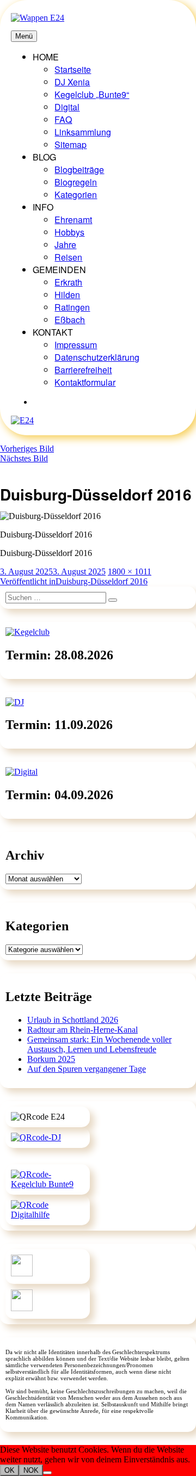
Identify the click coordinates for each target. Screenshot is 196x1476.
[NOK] (47, 1472)
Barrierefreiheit (83, 369)
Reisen (68, 257)
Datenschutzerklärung (96, 357)
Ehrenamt (73, 219)
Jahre (65, 244)
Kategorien (75, 194)
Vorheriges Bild (27, 448)
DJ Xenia (72, 82)
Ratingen (72, 307)
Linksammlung (82, 132)
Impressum (75, 344)
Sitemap (70, 144)
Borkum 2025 (51, 1059)
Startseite (72, 69)
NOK (31, 1470)
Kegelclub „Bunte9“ (91, 94)
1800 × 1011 (129, 571)
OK (9, 1470)
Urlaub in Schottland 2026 (72, 1019)
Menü (24, 36)
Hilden (67, 294)
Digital (66, 107)
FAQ (63, 119)
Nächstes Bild (24, 458)
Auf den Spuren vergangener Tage (86, 1068)
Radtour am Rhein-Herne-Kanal (82, 1029)
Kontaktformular (84, 382)
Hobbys (69, 232)
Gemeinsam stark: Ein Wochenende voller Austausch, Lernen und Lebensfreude (99, 1044)
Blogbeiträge (79, 169)
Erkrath (68, 282)
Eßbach (69, 319)
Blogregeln (75, 182)
